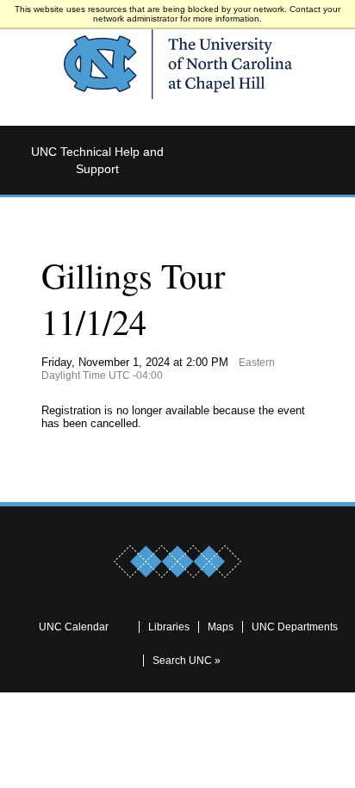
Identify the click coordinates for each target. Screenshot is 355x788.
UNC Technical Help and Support (97, 160)
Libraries (169, 627)
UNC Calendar (74, 627)
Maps (221, 627)
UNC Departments (295, 627)
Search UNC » (187, 661)
